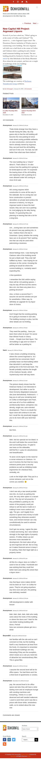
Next (34, 23)
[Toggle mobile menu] (37, 7)
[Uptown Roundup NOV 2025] (29, 98)
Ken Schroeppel (8, 89)
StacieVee (13, 756)
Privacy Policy (25, 754)
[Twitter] (13, 739)
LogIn (29, 756)
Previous (27, 23)
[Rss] (4, 744)
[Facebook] (4, 739)
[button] (4, 106)
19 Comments (28, 89)
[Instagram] (9, 739)
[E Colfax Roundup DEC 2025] (11, 98)
